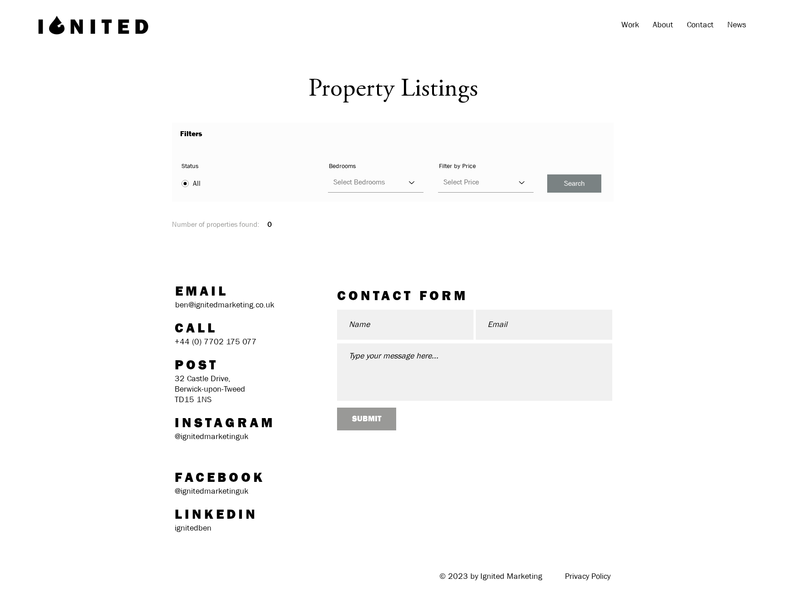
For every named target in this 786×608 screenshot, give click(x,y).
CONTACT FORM (402, 295)
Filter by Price (457, 166)
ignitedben (193, 528)
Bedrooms (342, 166)
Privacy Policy (587, 576)
